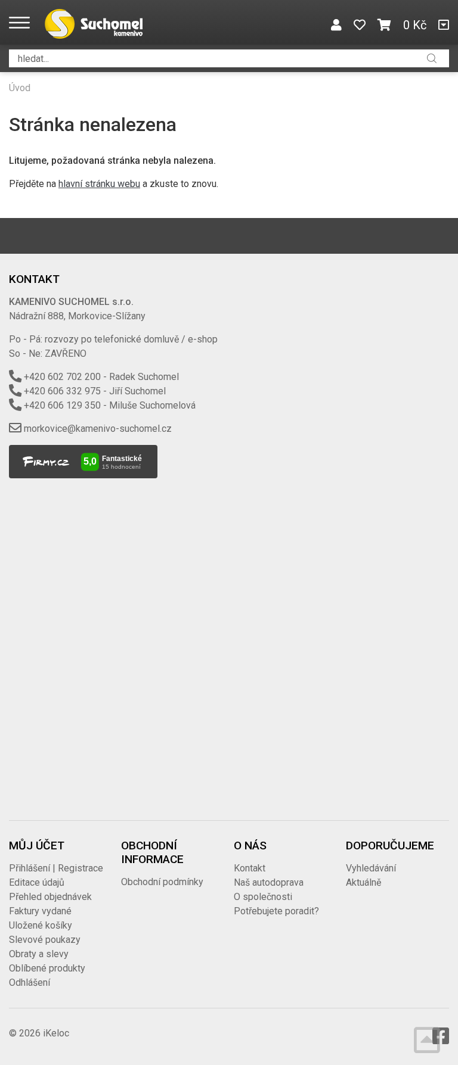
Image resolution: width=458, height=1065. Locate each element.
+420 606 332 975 (62, 391)
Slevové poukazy (45, 939)
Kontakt (249, 868)
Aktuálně (363, 882)
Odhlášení (29, 982)
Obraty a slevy (39, 954)
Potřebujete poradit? (276, 911)
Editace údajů (36, 882)
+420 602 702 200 (62, 376)
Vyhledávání (371, 868)
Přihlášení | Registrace (56, 868)
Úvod (19, 88)
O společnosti (263, 896)
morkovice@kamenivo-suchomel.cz (98, 428)
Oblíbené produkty (47, 968)
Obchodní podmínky (162, 882)
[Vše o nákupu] (443, 25)
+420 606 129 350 (62, 405)
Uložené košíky (40, 925)
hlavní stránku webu (99, 183)
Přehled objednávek (50, 896)
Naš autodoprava (269, 882)
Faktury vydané (40, 911)
